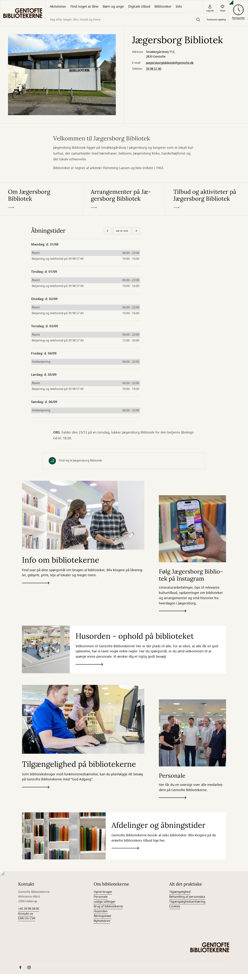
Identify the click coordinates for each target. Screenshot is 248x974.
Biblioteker (163, 6)
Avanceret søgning (216, 19)
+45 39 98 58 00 (28, 909)
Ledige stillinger (104, 902)
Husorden (100, 911)
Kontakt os (25, 914)
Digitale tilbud (139, 6)
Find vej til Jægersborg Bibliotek (80, 460)
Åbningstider (102, 916)
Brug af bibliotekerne (108, 906)
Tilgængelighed (179, 892)
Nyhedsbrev (102, 921)
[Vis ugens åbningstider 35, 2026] (107, 230)
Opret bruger (103, 892)
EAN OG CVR (26, 918)
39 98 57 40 (153, 69)
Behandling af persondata (187, 897)
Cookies (174, 906)
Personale (100, 897)
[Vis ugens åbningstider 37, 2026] (136, 230)
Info (179, 6)
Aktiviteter (58, 6)
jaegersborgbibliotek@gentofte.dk (170, 63)
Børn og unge (113, 6)
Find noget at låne (84, 6)
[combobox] (124, 19)
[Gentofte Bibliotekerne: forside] (22, 13)
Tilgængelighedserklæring (187, 902)
